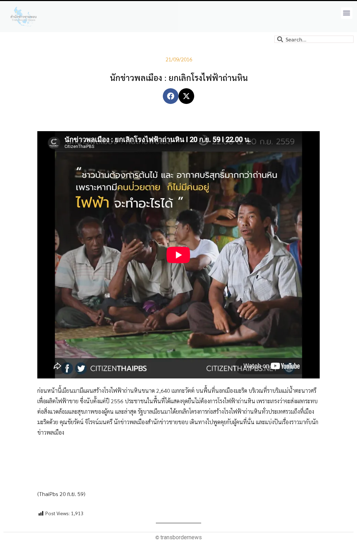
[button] (346, 13)
